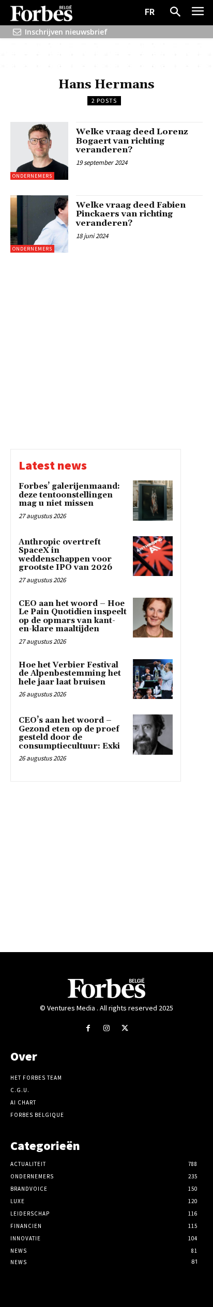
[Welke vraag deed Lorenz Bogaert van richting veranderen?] (39, 151)
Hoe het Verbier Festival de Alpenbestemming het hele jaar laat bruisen (70, 673)
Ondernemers (32, 176)
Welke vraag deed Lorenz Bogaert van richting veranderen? (132, 141)
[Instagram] (106, 1028)
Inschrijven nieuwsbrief (66, 32)
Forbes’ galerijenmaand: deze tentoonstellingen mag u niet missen (69, 494)
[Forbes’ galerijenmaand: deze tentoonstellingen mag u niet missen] (153, 500)
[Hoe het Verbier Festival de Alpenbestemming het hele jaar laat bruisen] (153, 679)
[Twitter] (124, 1028)
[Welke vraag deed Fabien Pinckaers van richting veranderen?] (39, 224)
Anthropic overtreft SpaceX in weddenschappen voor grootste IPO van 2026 (65, 555)
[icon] (17, 31)
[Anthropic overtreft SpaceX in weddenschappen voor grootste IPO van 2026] (153, 556)
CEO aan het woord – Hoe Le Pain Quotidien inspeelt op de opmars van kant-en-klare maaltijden (73, 616)
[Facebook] (88, 1028)
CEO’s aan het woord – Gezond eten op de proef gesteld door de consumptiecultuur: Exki (69, 733)
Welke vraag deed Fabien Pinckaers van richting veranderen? (131, 214)
